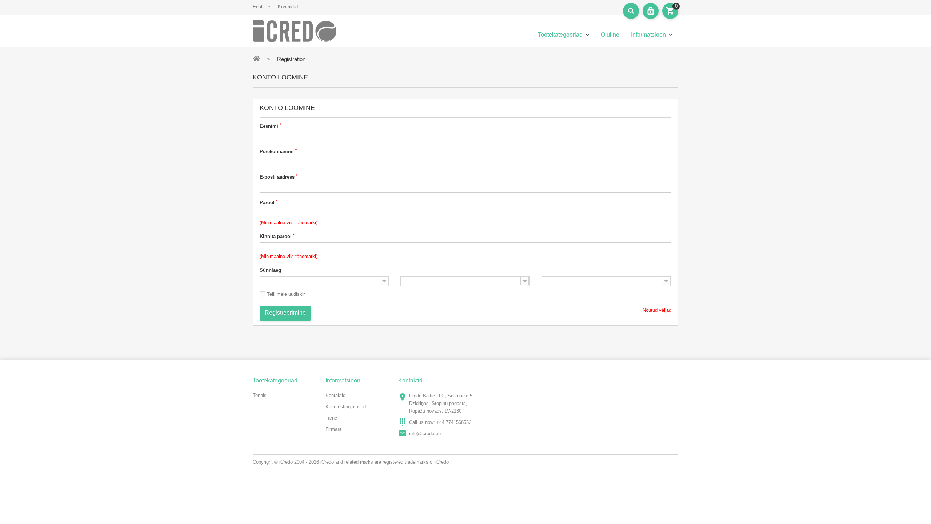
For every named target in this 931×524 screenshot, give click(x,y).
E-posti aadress (278, 177)
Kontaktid (288, 6)
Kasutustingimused (345, 406)
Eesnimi (270, 126)
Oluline (610, 35)
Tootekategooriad (560, 35)
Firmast (333, 429)
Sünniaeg (270, 270)
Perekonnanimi (278, 151)
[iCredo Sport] (302, 31)
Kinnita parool (277, 236)
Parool (268, 202)
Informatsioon (648, 35)
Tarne (331, 418)
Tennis (260, 395)
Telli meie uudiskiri (286, 294)
